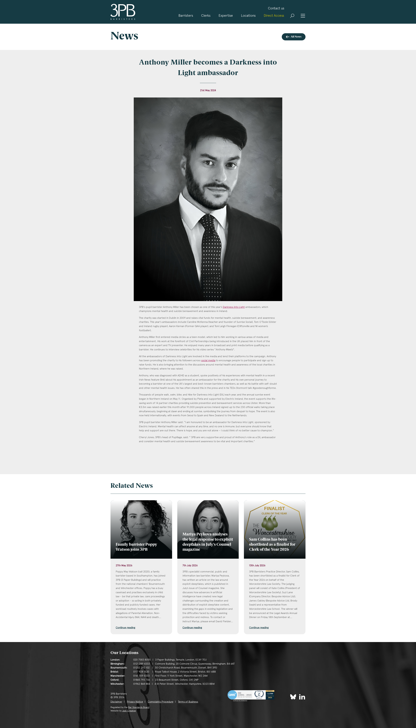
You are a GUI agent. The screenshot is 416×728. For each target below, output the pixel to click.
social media (208, 360)
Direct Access (274, 15)
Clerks (205, 15)
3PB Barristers (122, 12)
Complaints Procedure (160, 701)
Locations (248, 15)
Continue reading (125, 627)
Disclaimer (116, 701)
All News (296, 37)
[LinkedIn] (302, 696)
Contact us (276, 8)
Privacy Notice (135, 701)
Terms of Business (188, 701)
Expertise (226, 15)
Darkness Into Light (234, 307)
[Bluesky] (293, 696)
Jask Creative (129, 710)
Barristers (185, 15)
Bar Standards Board (138, 707)
